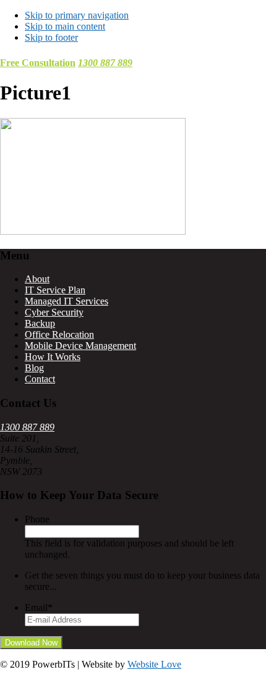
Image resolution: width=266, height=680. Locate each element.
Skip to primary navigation (77, 15)
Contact (40, 379)
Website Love (154, 664)
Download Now (31, 642)
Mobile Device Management (80, 345)
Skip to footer (51, 37)
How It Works (52, 356)
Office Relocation (59, 334)
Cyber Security (54, 312)
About (37, 279)
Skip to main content (65, 26)
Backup (40, 323)
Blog (34, 368)
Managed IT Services (66, 301)
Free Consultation (37, 62)
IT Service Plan (55, 290)
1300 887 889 (105, 62)
